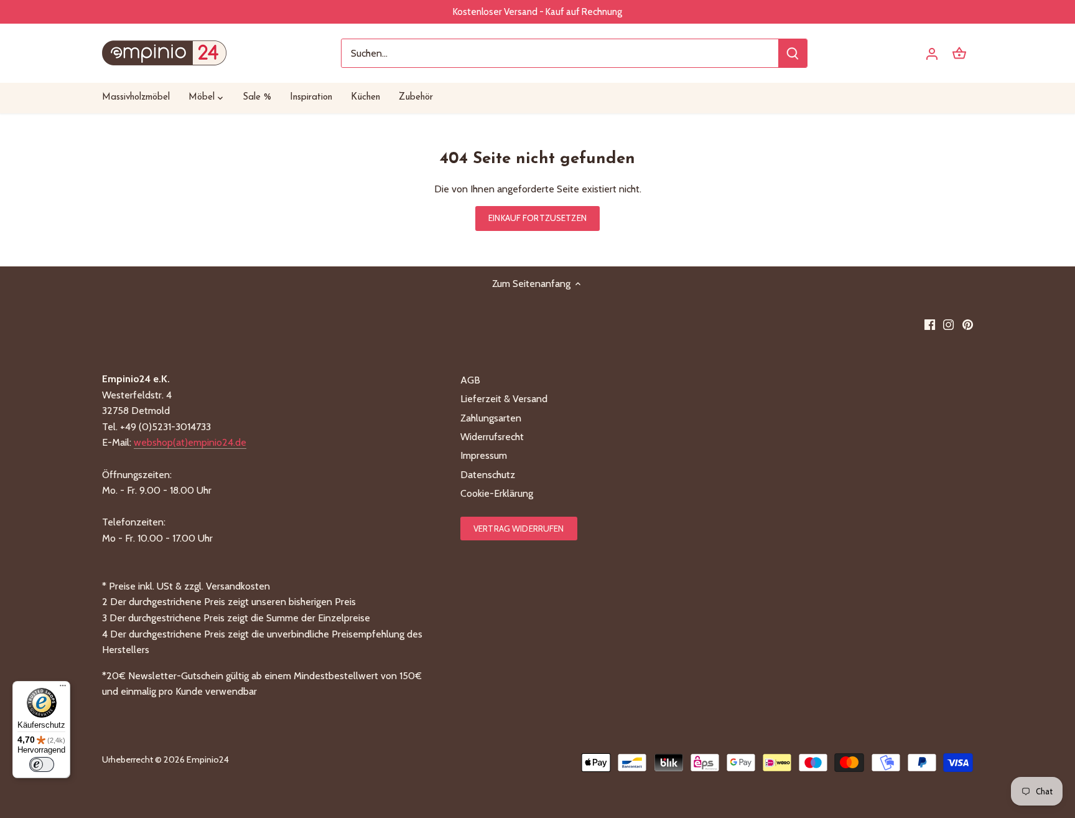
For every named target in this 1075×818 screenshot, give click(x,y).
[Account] (932, 53)
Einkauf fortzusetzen (537, 218)
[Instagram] (948, 324)
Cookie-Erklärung (496, 493)
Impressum (483, 455)
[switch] (41, 764)
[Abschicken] (792, 53)
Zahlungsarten (490, 418)
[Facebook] (929, 324)
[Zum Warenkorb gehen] (959, 53)
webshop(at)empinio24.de (190, 442)
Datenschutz (487, 475)
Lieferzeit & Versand (503, 399)
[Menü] (62, 688)
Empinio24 (208, 759)
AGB (470, 380)
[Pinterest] (967, 324)
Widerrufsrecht (492, 437)
